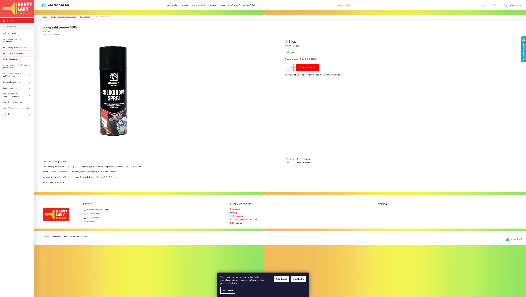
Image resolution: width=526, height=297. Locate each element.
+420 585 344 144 (93, 213)
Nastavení (228, 290)
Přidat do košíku (310, 67)
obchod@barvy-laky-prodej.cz (98, 209)
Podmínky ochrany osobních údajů (225, 5)
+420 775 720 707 (93, 217)
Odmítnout (281, 279)
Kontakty (184, 5)
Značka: (53, 34)
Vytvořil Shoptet (516, 239)
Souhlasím (298, 279)
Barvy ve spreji (303, 159)
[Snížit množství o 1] (294, 69)
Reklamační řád (249, 5)
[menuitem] (17, 20)
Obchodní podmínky (199, 5)
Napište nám (172, 5)
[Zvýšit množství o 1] (294, 65)
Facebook (91, 221)
